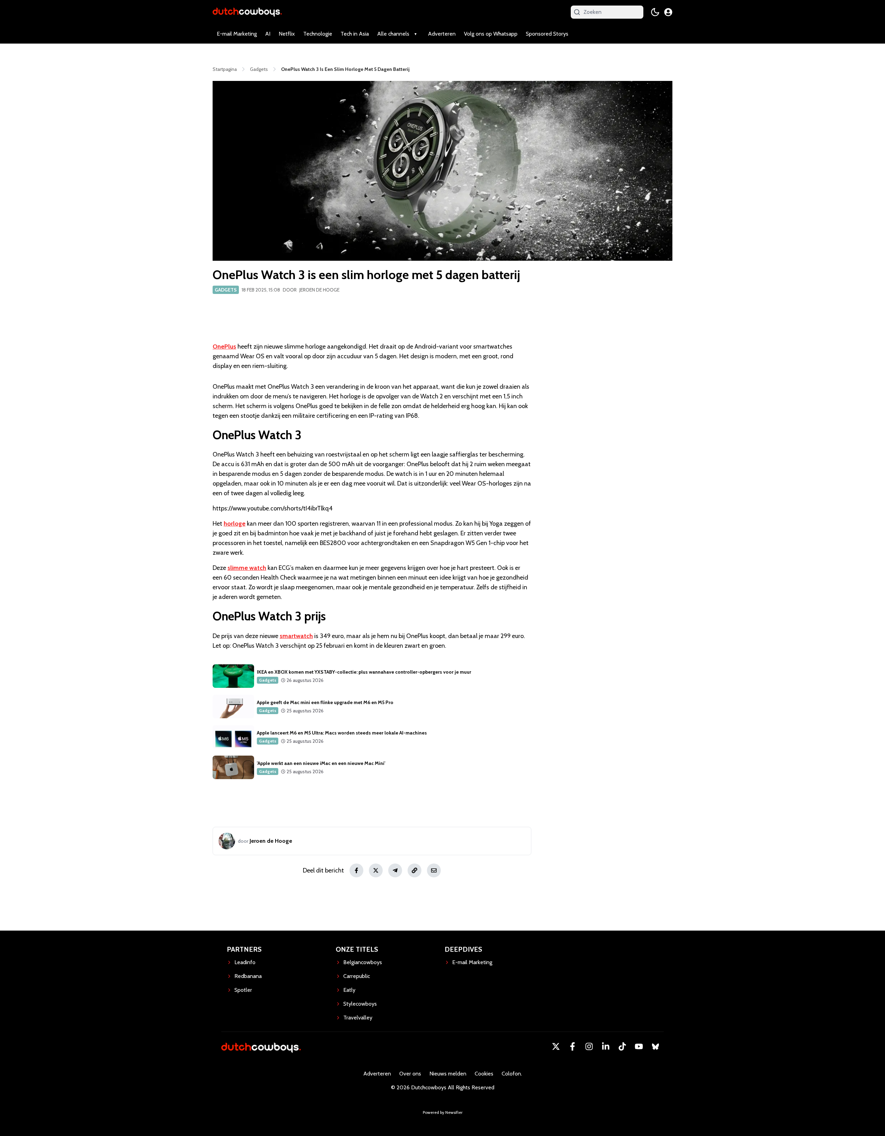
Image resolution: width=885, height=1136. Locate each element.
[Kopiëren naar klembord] (414, 870)
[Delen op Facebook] (356, 870)
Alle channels (393, 33)
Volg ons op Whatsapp (491, 33)
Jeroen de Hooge (319, 290)
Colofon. (512, 1073)
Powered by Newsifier (443, 1112)
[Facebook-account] (572, 1046)
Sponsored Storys (547, 33)
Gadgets (226, 290)
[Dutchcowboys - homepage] (247, 12)
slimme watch (246, 568)
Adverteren (442, 33)
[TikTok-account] (622, 1046)
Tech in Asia (355, 33)
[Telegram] (395, 870)
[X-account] (556, 1046)
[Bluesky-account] (655, 1046)
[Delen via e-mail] (434, 870)
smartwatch (296, 636)
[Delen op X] (376, 870)
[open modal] (668, 12)
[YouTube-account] (639, 1046)
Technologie (317, 33)
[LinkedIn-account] (606, 1046)
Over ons (410, 1073)
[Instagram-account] (589, 1046)
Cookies (484, 1073)
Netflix (287, 33)
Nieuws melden (447, 1073)
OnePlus (224, 346)
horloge (234, 523)
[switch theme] (655, 12)
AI (267, 33)
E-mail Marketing (237, 33)
